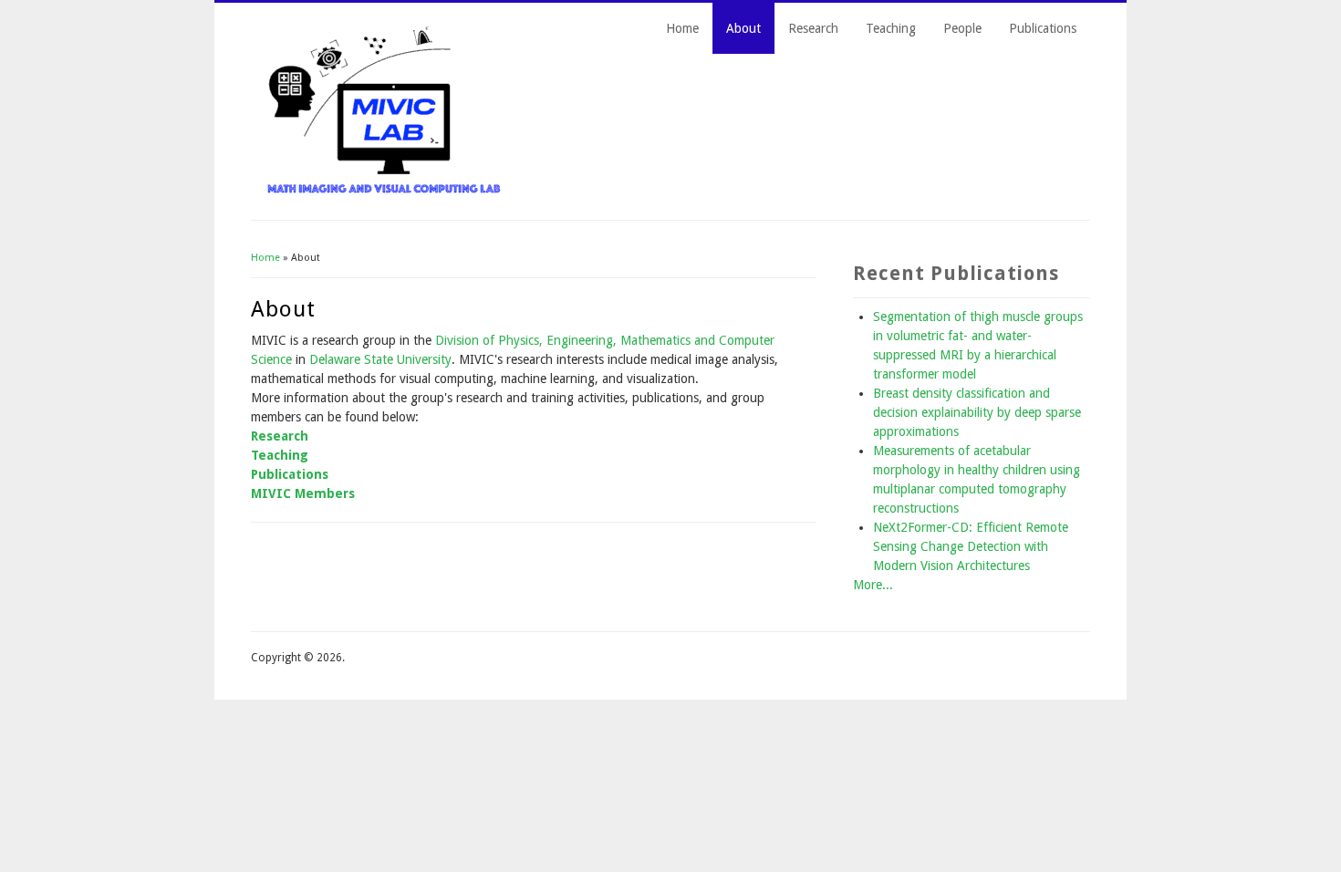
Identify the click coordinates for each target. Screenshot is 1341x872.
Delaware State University (380, 359)
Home (682, 28)
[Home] (384, 191)
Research (813, 28)
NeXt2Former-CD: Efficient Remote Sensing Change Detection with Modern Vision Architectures (970, 546)
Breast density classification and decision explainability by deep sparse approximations (977, 412)
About (743, 28)
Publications (1042, 28)
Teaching (891, 28)
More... (873, 584)
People (962, 28)
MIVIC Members (303, 493)
